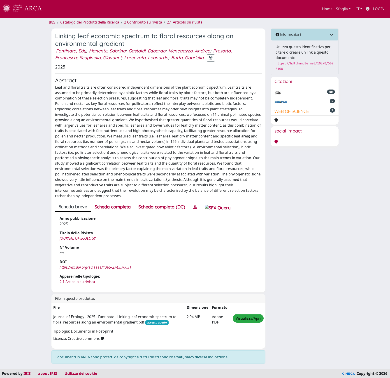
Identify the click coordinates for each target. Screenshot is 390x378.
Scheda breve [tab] (73, 206)
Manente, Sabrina (107, 51)
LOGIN (378, 8)
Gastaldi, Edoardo (146, 51)
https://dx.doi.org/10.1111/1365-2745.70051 (95, 267)
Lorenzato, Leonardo (146, 57)
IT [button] (358, 8)
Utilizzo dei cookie (81, 373)
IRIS (52, 22)
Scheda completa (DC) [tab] (161, 207)
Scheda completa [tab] (113, 207)
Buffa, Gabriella (187, 57)
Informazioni (290, 34)
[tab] (195, 207)
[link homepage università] (54, 9)
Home (327, 8)
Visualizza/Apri (248, 318)
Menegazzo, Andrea (189, 51)
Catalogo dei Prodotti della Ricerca (89, 22)
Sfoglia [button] (342, 8)
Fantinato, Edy (71, 51)
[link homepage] (25, 9)
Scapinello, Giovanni (100, 57)
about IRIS (47, 373)
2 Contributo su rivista (143, 22)
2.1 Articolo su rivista (184, 22)
